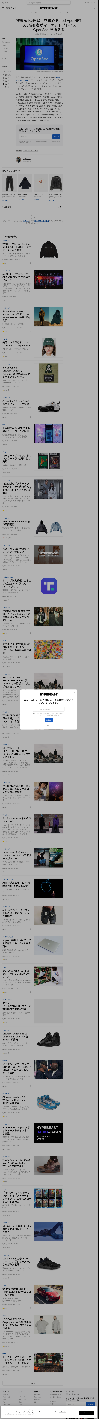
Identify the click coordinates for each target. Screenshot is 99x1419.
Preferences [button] (30, 1414)
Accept (86, 1413)
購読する (48, 720)
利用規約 (59, 713)
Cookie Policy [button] (62, 1412)
